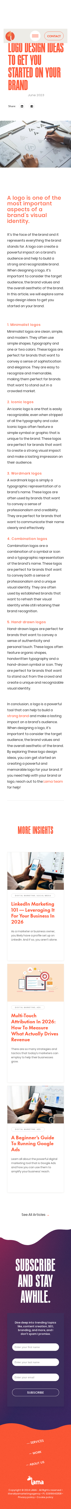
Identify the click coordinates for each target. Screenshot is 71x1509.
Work (35, 1453)
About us (35, 1463)
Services (35, 1442)
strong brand (18, 716)
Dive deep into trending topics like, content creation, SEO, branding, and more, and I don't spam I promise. (35, 1328)
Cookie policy (45, 1497)
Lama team (53, 781)
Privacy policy (26, 1497)
